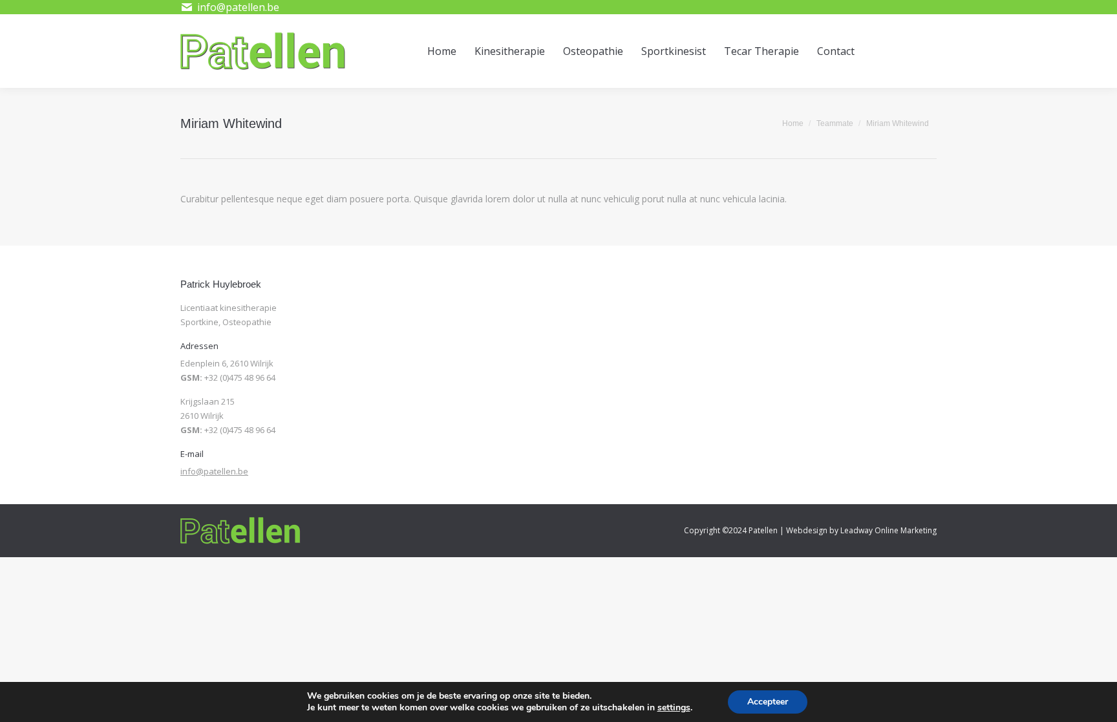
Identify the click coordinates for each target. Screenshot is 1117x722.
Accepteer (767, 701)
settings (673, 708)
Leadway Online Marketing (888, 530)
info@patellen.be (214, 471)
